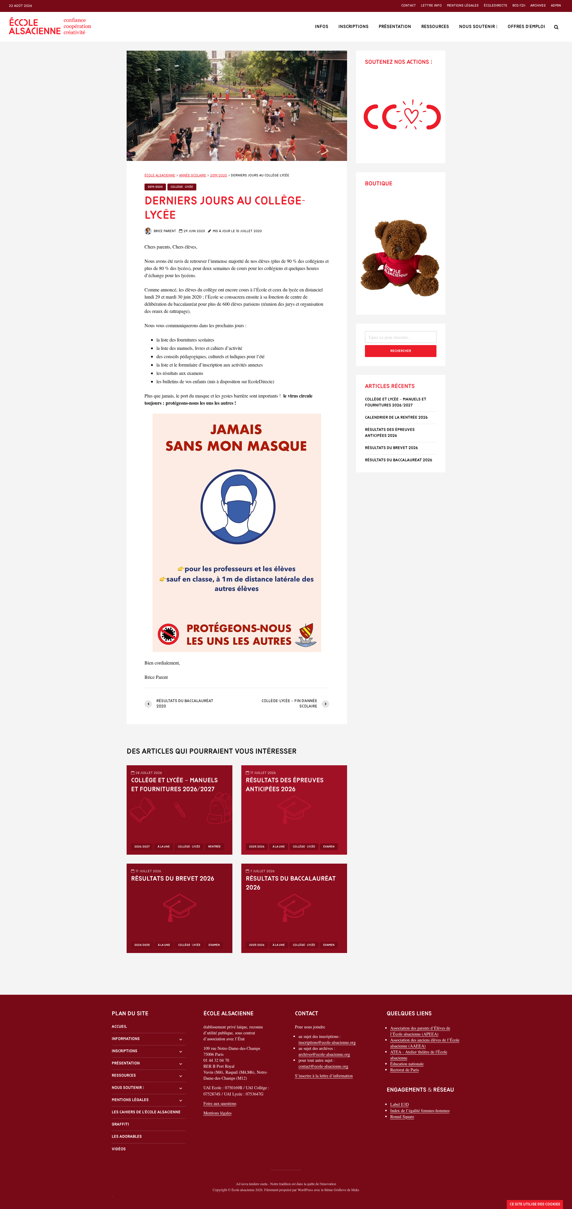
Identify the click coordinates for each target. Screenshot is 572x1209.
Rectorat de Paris (404, 1070)
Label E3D (399, 1104)
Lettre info (431, 5)
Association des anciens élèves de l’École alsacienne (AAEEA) (424, 1043)
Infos (321, 26)
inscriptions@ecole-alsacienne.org (327, 1042)
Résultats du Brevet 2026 (172, 879)
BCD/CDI (518, 5)
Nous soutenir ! (478, 26)
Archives (538, 5)
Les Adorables (127, 1137)
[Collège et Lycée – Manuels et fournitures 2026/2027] (179, 809)
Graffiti (120, 1124)
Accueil (119, 1027)
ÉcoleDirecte (495, 5)
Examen (329, 846)
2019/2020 (155, 187)
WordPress (305, 1189)
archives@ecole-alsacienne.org (324, 1054)
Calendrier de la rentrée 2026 (396, 418)
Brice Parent (164, 231)
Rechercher (400, 351)
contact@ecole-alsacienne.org (323, 1066)
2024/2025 (142, 945)
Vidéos (119, 1149)
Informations (126, 1039)
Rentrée (214, 846)
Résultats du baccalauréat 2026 (291, 883)
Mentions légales (463, 5)
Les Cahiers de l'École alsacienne (146, 1112)
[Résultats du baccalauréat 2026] (294, 907)
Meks (355, 1189)
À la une (164, 846)
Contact (408, 5)
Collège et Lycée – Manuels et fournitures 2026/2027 (174, 785)
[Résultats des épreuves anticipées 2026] (294, 809)
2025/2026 (257, 846)
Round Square (402, 1116)
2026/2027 (142, 846)
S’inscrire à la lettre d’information (324, 1075)
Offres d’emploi (526, 26)
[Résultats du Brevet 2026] (179, 907)
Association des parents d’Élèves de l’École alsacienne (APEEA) (420, 1031)
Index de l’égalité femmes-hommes (420, 1110)
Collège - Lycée (182, 187)
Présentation (395, 26)
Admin (556, 5)
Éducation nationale (407, 1064)
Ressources (435, 26)
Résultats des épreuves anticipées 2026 (285, 785)
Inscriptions (353, 26)
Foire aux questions (219, 1103)
